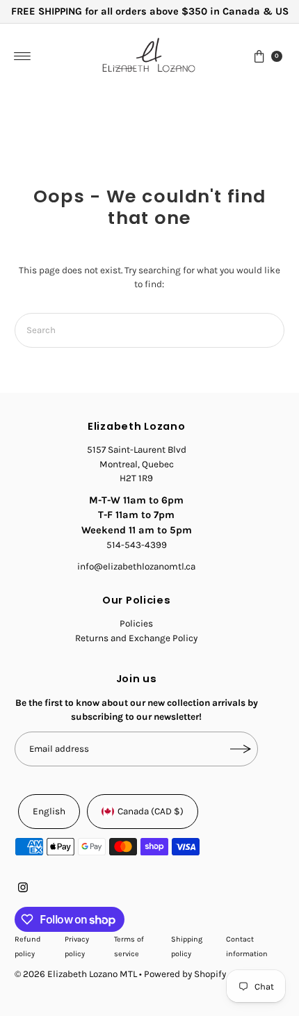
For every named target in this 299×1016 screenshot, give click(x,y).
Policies (136, 623)
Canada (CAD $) (151, 811)
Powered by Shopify (185, 974)
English (49, 811)
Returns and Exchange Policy (136, 638)
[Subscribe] (240, 749)
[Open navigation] (22, 56)
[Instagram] (23, 889)
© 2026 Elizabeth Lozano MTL (76, 974)
